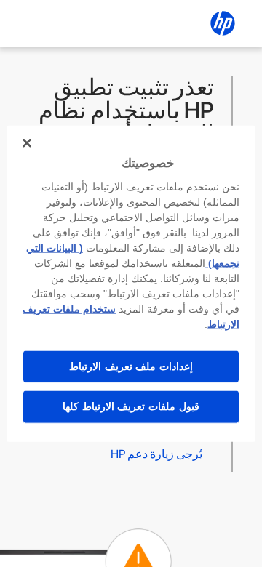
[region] (131, 284)
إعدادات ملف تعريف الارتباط (131, 365)
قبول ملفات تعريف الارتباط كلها (131, 406)
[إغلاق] (27, 143)
